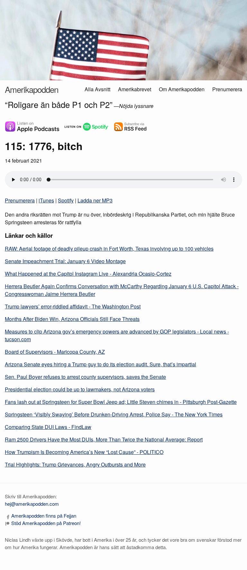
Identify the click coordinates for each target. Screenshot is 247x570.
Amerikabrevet (134, 89)
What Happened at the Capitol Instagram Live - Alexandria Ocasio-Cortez (88, 273)
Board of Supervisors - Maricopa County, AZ (55, 351)
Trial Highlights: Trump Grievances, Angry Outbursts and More (75, 464)
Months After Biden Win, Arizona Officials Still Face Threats (72, 319)
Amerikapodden (31, 89)
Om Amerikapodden (182, 89)
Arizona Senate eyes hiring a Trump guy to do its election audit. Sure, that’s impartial (100, 364)
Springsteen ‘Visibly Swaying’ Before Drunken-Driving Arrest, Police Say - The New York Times (114, 414)
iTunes (46, 200)
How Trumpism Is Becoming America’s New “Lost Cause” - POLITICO (84, 452)
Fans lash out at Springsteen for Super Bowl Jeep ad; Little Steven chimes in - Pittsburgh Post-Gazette (121, 401)
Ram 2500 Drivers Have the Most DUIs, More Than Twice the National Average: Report (104, 439)
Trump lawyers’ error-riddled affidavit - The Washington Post (73, 306)
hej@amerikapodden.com (32, 503)
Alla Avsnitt (97, 89)
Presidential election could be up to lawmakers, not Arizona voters (80, 389)
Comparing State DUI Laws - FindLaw (48, 427)
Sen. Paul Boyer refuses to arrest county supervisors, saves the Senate (85, 376)
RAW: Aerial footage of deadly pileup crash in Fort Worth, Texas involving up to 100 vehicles (109, 248)
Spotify (66, 200)
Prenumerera (227, 89)
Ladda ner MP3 (95, 200)
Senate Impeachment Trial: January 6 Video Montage (65, 261)
